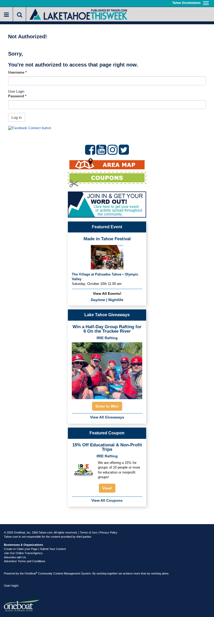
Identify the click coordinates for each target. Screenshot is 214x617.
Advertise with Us (15, 557)
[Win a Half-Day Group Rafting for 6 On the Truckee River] (107, 369)
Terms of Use (88, 532)
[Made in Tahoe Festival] (107, 257)
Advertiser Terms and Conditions (24, 561)
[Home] (78, 13)
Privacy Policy (108, 532)
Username (17, 72)
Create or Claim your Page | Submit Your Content (35, 548)
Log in (16, 117)
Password (17, 96)
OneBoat (31, 573)
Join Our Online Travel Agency (23, 553)
